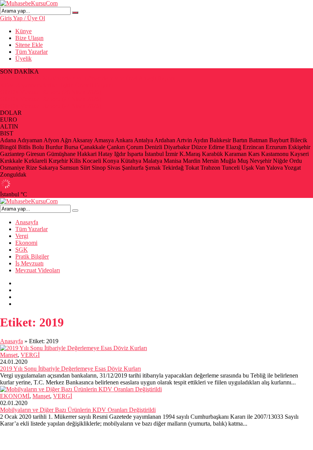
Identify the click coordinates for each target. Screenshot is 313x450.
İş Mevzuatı (29, 263)
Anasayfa (26, 222)
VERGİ (30, 355)
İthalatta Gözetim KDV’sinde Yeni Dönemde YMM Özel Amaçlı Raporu (88, 78)
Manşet (9, 355)
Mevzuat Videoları (37, 270)
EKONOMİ (14, 396)
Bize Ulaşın (29, 38)
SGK (21, 249)
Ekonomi (26, 242)
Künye (23, 31)
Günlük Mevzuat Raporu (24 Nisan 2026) (50, 106)
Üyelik (23, 58)
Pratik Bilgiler (32, 256)
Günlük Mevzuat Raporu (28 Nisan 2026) (50, 92)
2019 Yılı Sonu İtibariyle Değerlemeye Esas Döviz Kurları (70, 368)
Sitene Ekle (29, 45)
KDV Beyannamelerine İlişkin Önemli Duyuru (56, 85)
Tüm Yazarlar (31, 51)
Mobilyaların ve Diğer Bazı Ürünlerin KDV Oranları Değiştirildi (78, 410)
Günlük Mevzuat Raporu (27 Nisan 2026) (50, 99)
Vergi (21, 236)
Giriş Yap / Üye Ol (22, 18)
